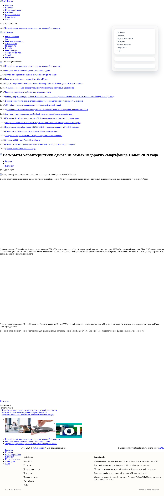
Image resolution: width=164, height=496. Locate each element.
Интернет (9, 12)
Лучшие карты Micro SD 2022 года (20, 149)
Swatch (8, 55)
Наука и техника (12, 15)
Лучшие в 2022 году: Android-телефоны (22, 140)
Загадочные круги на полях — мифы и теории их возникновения (33, 136)
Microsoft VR (10, 46)
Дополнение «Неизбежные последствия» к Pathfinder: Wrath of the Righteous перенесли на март (46, 109)
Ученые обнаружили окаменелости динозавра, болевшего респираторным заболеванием (44, 101)
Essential (8, 48)
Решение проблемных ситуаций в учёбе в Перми (26, 79)
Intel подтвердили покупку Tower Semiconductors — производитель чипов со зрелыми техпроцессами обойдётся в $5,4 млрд (59, 96)
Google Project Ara (13, 53)
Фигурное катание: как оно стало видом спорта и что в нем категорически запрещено (42, 123)
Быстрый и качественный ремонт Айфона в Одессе (27, 70)
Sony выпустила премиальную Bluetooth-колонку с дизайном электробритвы (38, 114)
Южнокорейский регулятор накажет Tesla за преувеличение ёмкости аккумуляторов (42, 118)
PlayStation (9, 57)
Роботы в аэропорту (14, 41)
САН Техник (39, 448)
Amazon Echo (11, 43)
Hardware (9, 8)
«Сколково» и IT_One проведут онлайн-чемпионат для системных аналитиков (39, 88)
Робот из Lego (11, 50)
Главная (8, 161)
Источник (4, 401)
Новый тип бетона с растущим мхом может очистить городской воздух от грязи (40, 144)
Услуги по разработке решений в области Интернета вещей (31, 75)
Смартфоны (10, 17)
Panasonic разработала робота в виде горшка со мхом (28, 92)
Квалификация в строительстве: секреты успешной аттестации (32, 28)
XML (161, 448)
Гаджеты (9, 5)
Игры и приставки (13, 10)
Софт (7, 19)
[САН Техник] (6, 1)
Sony (7, 39)
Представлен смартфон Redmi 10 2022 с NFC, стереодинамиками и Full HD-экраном (42, 127)
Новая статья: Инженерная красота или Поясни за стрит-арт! (31, 131)
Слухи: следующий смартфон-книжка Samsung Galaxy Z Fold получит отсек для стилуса (44, 83)
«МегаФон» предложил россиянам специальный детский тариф (33, 105)
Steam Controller (12, 37)
